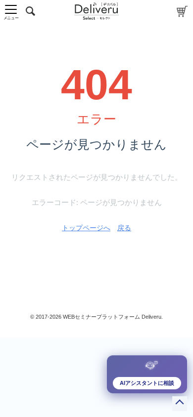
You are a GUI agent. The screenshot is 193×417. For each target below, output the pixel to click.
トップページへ (86, 228)
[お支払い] (182, 11)
